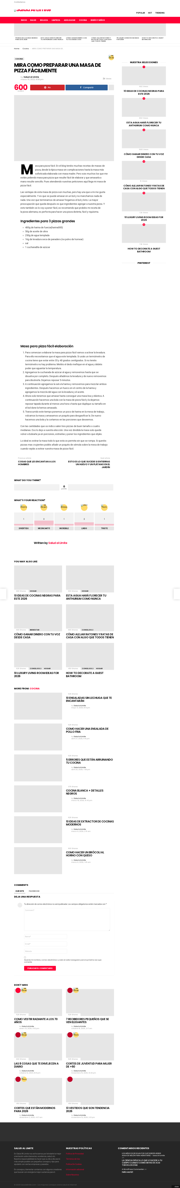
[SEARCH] (158, 20)
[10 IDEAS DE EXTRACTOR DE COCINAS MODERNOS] (38, 829)
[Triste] (76, 1034)
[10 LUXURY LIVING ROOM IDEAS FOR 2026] (128, 29)
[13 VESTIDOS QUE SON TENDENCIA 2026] (90, 1091)
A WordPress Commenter (133, 1169)
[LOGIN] (164, 20)
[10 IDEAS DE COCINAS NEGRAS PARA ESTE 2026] (26, 29)
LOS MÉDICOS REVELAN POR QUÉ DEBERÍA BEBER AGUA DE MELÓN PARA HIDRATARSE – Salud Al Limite (143, 1154)
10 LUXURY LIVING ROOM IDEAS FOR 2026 (128, 39)
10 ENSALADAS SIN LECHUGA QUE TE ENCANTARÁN (89, 699)
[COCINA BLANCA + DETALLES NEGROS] (38, 798)
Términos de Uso (73, 1159)
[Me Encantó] (111, 57)
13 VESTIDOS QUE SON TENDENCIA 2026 (88, 1109)
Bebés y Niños (98, 20)
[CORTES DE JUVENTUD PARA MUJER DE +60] (90, 1046)
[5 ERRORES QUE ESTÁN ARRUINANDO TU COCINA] (38, 767)
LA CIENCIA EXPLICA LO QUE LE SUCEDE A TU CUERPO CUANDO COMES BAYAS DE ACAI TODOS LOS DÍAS (142, 1162)
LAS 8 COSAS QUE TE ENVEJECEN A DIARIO (36, 1065)
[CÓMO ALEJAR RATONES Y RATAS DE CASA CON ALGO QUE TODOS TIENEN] (102, 29)
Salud (33, 20)
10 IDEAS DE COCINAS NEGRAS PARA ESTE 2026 (26, 39)
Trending (160, 13)
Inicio (24, 20)
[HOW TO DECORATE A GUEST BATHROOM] (153, 29)
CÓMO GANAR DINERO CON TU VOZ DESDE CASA (76, 39)
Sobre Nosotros (72, 1175)
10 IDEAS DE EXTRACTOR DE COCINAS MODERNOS (90, 823)
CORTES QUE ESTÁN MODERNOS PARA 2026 (34, 1109)
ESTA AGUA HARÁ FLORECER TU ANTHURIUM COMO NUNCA (52, 39)
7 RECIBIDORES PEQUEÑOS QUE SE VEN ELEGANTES (87, 1020)
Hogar (33, 591)
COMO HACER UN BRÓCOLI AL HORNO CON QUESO (85, 853)
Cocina (83, 20)
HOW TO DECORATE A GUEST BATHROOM (153, 39)
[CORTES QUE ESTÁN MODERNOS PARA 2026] (38, 1091)
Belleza (44, 20)
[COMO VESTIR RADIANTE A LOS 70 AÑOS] (38, 1002)
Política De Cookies (74, 1164)
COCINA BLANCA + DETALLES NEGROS (84, 792)
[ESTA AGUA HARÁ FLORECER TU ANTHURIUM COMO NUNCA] (52, 29)
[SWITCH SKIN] (153, 20)
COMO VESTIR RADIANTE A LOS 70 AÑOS (36, 1020)
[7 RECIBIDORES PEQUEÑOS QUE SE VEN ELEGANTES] (90, 1002)
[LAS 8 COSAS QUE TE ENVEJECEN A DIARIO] (38, 1046)
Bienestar (34, 630)
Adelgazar (69, 20)
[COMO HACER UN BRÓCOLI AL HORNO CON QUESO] (38, 860)
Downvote (90, 487)
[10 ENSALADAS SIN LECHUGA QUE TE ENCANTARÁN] (38, 706)
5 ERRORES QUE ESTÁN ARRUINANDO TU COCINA (89, 761)
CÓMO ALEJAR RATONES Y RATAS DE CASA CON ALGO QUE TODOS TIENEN (101, 39)
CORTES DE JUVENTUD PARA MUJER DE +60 (89, 1065)
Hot (150, 13)
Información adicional (75, 1169)
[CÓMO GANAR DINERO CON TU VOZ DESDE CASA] (77, 29)
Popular (140, 13)
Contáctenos (19, 2)
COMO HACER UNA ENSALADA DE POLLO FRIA (87, 730)
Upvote (36, 487)
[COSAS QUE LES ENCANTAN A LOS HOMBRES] (3, 594)
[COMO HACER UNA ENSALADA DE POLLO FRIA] (38, 737)
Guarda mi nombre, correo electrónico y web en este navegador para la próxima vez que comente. (62, 961)
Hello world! (127, 1172)
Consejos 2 (87, 630)
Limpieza (56, 20)
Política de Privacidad (75, 1154)
